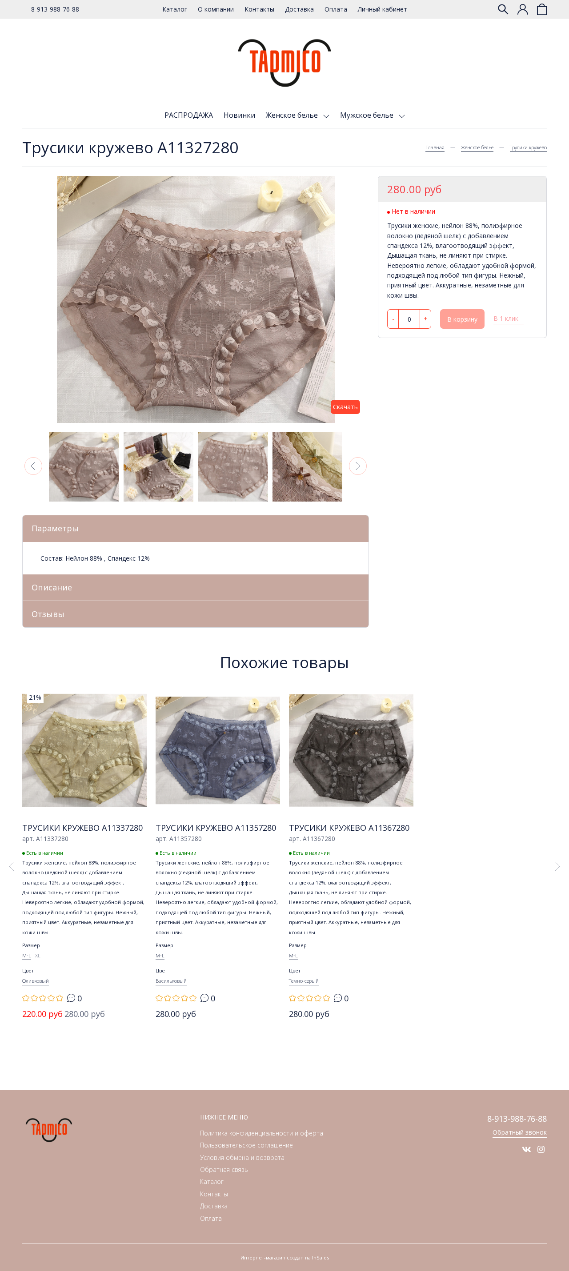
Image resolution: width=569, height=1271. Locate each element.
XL (37, 955)
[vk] (526, 1149)
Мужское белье (367, 115)
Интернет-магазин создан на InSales (284, 1257)
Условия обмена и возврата (242, 1157)
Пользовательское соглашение (246, 1145)
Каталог (174, 9)
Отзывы (48, 614)
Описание (52, 587)
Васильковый (171, 980)
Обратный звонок (520, 1132)
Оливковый (35, 980)
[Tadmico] (284, 63)
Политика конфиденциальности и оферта (261, 1133)
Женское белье (293, 115)
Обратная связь (224, 1169)
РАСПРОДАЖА (188, 115)
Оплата (336, 9)
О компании (216, 9)
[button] (33, 466)
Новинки (239, 115)
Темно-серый (304, 980)
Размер (31, 945)
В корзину (462, 319)
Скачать (345, 406)
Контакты (259, 9)
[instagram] (541, 1149)
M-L (26, 955)
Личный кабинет (382, 9)
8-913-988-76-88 (55, 9)
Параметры (55, 528)
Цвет (28, 970)
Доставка (299, 9)
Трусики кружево (528, 147)
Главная (435, 147)
